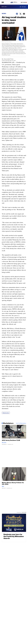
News (4, 13)
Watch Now (23, 2)
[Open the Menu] (2, 2)
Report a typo (6, 412)
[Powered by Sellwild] (24, 512)
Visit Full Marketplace (21, 423)
